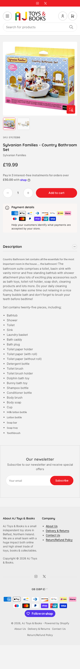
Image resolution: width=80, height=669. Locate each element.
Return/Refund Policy (59, 539)
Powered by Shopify (57, 623)
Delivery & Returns (57, 530)
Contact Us (53, 535)
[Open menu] (7, 16)
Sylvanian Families (14, 155)
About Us (51, 526)
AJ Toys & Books (32, 623)
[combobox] (40, 27)
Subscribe (61, 480)
